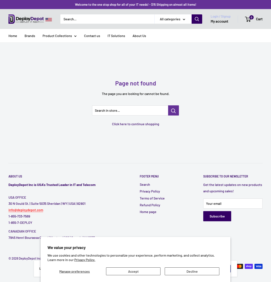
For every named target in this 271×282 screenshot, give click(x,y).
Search (145, 184)
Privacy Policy (150, 191)
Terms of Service (152, 198)
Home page (148, 212)
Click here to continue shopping (135, 124)
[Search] (197, 19)
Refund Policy (150, 205)
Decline (192, 271)
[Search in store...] (173, 110)
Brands (30, 36)
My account (219, 21)
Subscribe (217, 216)
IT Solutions (116, 36)
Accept (133, 271)
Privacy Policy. (84, 260)
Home (12, 36)
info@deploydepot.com (25, 210)
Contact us (92, 36)
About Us (139, 36)
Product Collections (57, 36)
